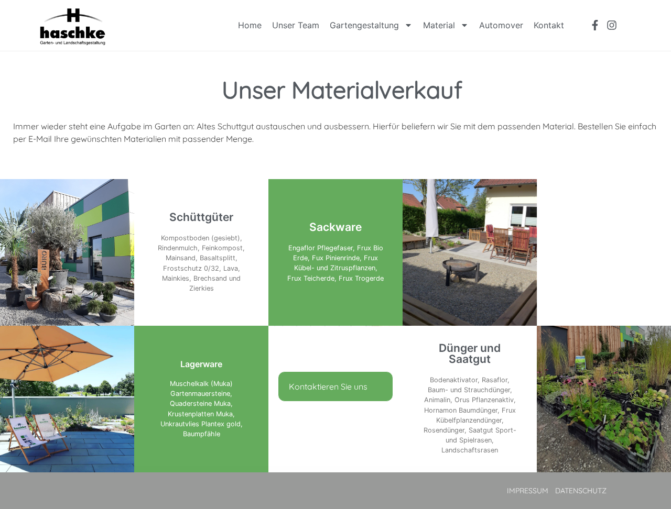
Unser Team (295, 25)
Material (439, 25)
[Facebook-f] (595, 25)
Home (250, 25)
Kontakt (549, 25)
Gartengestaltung (364, 25)
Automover (501, 25)
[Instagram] (611, 25)
